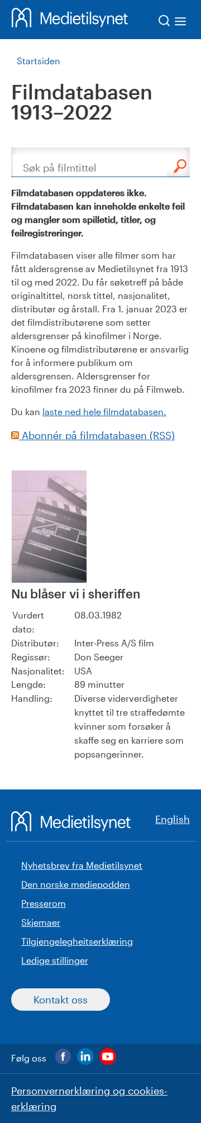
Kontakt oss (61, 999)
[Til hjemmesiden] (70, 19)
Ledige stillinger (54, 960)
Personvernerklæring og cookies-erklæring (89, 1098)
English (172, 819)
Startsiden (38, 60)
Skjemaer (40, 922)
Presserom (43, 903)
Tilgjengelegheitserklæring (77, 941)
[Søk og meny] (172, 22)
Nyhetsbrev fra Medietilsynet (81, 865)
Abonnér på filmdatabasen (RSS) (97, 435)
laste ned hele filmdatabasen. (104, 411)
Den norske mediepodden (75, 884)
